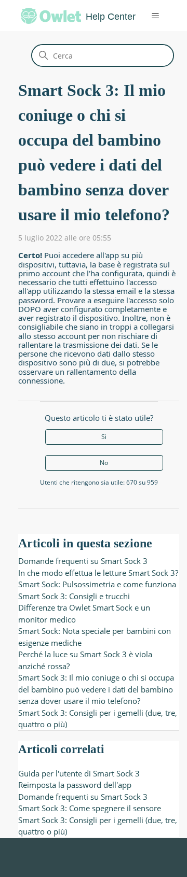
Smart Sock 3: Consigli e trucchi (74, 596)
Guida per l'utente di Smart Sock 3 (79, 773)
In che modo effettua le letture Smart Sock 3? (98, 573)
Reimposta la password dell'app (74, 785)
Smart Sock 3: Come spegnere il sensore (89, 808)
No (104, 462)
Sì (103, 436)
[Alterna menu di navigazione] (147, 16)
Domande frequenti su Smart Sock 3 (83, 561)
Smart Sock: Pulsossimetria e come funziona (97, 584)
